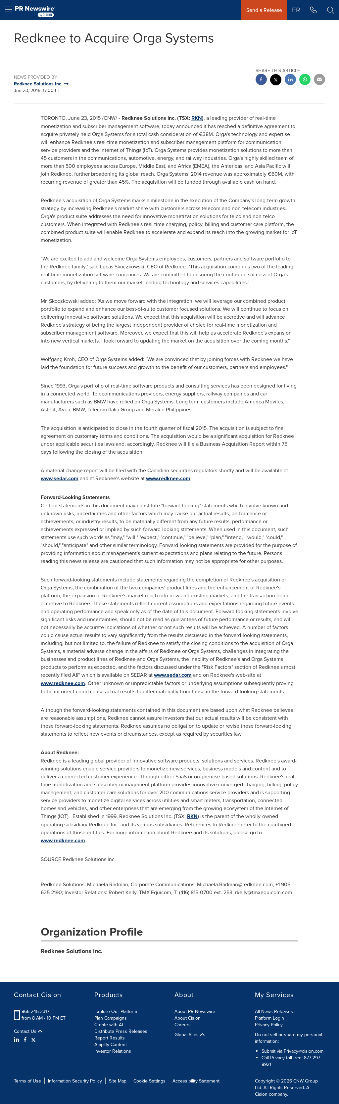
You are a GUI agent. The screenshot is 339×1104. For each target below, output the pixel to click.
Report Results (109, 1038)
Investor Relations (112, 1051)
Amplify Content (110, 1044)
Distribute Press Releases (120, 1031)
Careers (182, 1024)
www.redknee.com (168, 478)
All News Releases (274, 1011)
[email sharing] (319, 80)
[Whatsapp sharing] (305, 80)
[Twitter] (33, 1039)
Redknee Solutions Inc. (72, 951)
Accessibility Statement (195, 1081)
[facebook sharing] (261, 80)
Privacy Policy (269, 1024)
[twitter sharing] (275, 80)
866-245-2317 (35, 1011)
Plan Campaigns (110, 1018)
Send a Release (264, 10)
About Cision (187, 1018)
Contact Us (26, 1031)
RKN (196, 118)
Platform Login (269, 1018)
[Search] (330, 10)
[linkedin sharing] (290, 80)
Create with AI (108, 1024)
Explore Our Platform (115, 1011)
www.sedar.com (59, 478)
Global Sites (187, 1034)
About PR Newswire (194, 1011)
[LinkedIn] (17, 1039)
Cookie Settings (149, 1081)
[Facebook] (25, 1039)
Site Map (117, 1081)
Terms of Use (27, 1081)
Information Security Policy (75, 1081)
